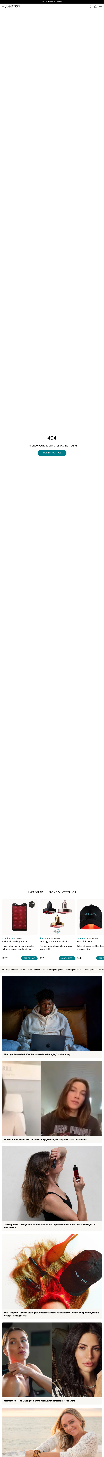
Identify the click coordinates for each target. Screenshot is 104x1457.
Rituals (23, 970)
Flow (30, 970)
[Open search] (90, 6)
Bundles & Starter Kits (61, 892)
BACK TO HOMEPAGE (52, 453)
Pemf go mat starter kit (94, 970)
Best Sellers (36, 892)
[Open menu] (100, 6)
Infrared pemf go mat (55, 970)
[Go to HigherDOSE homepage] (11, 6)
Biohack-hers (39, 970)
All (3, 970)
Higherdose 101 (12, 970)
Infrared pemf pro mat (74, 970)
